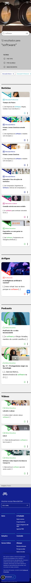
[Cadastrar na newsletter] (27, 505)
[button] (24, 113)
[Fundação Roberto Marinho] (7, 3)
